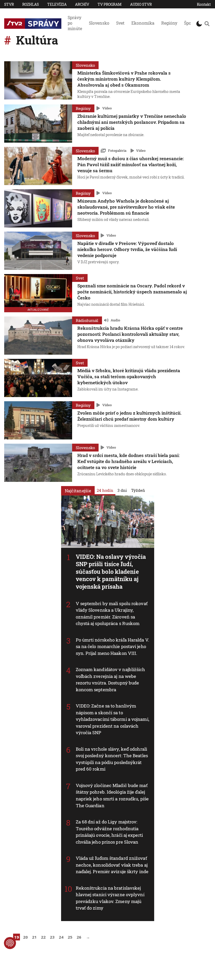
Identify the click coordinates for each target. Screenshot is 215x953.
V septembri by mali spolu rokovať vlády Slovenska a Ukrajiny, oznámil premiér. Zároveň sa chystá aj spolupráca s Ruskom (112, 613)
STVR (9, 4)
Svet (120, 23)
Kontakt (204, 4)
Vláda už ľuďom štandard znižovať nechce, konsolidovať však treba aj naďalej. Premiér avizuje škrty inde (112, 864)
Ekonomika (142, 23)
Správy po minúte (75, 23)
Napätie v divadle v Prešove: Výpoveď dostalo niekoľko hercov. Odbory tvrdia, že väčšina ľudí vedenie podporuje (127, 249)
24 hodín (105, 490)
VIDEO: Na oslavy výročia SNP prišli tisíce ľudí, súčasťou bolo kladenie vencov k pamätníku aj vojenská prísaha (111, 571)
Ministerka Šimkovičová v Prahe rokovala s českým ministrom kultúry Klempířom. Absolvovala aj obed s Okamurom (124, 79)
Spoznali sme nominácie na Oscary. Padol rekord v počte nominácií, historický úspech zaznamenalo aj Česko (132, 292)
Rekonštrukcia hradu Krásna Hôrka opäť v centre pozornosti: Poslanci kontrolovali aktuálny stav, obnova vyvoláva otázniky (130, 334)
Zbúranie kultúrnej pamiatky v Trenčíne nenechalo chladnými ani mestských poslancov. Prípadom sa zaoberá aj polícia (131, 122)
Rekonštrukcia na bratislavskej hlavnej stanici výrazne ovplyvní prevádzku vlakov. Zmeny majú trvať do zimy (110, 898)
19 (16, 937)
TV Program (110, 4)
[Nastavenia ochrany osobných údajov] (10, 943)
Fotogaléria (117, 150)
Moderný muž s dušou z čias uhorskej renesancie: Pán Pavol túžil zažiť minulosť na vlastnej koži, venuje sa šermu (130, 164)
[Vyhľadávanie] (207, 23)
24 (61, 937)
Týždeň (138, 490)
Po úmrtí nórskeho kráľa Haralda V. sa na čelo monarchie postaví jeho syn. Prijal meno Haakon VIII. (112, 646)
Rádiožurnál (87, 320)
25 (70, 937)
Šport (189, 23)
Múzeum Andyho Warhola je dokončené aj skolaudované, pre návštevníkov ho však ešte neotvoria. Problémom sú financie (126, 207)
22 (43, 937)
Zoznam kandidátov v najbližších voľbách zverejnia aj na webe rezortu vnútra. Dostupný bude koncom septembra (110, 679)
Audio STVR (141, 4)
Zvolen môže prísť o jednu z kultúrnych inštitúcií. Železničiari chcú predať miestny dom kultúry (129, 416)
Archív (82, 4)
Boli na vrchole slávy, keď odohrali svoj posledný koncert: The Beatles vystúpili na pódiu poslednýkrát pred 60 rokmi (112, 759)
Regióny (169, 23)
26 (79, 937)
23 (52, 937)
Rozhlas (30, 4)
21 (34, 937)
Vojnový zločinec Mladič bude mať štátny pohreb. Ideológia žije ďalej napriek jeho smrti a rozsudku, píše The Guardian (112, 795)
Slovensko (99, 23)
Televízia (57, 4)
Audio (115, 320)
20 (25, 937)
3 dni (122, 490)
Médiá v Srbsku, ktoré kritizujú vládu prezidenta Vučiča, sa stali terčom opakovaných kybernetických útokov (128, 376)
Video (107, 108)
